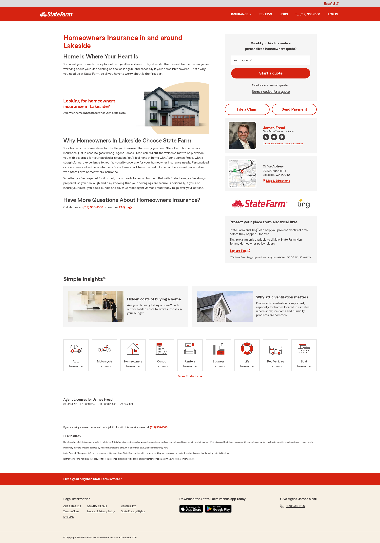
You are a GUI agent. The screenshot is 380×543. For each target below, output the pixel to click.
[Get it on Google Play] (218, 509)
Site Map (68, 517)
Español (329, 3)
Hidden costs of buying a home (154, 299)
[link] (56, 14)
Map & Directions (278, 180)
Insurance (239, 14)
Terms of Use (71, 511)
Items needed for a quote (271, 91)
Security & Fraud (97, 506)
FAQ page (125, 207)
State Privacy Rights (133, 511)
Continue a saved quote (270, 85)
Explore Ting (238, 250)
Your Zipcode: (243, 60)
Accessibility (128, 506)
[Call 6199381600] (266, 137)
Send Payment (294, 109)
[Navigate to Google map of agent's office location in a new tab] (282, 137)
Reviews (265, 14)
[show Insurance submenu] (250, 14)
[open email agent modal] (274, 137)
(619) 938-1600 (310, 14)
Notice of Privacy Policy (101, 511)
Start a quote (270, 73)
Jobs (284, 14)
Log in (333, 14)
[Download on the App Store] (191, 509)
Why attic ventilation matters (282, 297)
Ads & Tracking (72, 506)
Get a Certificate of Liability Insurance (283, 143)
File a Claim (247, 109)
